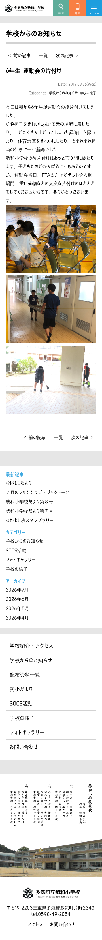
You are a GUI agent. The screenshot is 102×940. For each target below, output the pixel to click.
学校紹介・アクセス (31, 645)
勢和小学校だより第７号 (29, 511)
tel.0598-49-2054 (51, 914)
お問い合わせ (24, 746)
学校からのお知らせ (63, 93)
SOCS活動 (16, 550)
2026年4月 (17, 617)
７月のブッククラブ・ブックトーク (37, 492)
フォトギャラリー (21, 559)
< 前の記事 (19, 55)
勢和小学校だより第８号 (29, 501)
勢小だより (21, 688)
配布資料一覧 (25, 674)
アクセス (35, 924)
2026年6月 (17, 599)
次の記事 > (67, 55)
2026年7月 (17, 589)
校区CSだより (19, 483)
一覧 (43, 55)
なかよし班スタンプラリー (30, 520)
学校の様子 (88, 93)
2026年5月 (17, 608)
